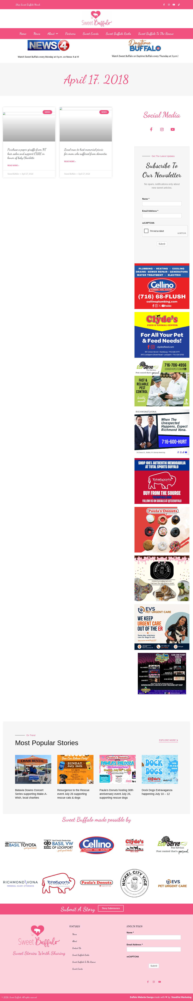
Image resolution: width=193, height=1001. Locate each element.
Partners (70, 34)
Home (22, 34)
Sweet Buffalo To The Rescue (156, 34)
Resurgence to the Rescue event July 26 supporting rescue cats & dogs (73, 794)
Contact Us (76, 948)
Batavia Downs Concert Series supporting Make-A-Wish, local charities (31, 794)
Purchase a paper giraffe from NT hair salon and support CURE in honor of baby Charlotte (27, 154)
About (50, 34)
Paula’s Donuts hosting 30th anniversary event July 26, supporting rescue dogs (116, 794)
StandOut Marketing (181, 997)
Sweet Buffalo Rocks (118, 34)
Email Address (150, 211)
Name (145, 199)
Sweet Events (91, 34)
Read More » (13, 166)
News (36, 34)
